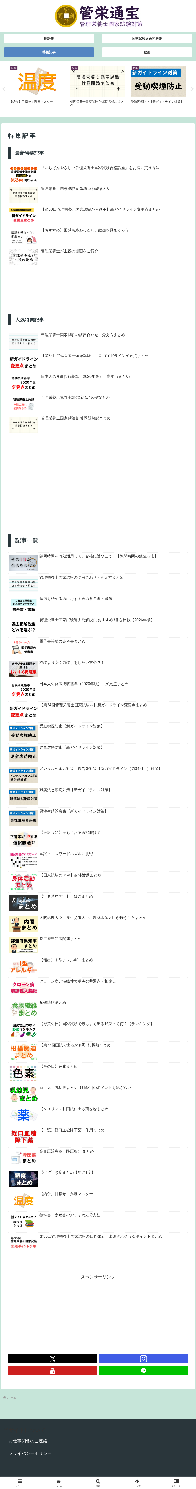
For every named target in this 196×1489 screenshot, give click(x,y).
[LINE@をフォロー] (143, 1370)
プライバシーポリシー (30, 1453)
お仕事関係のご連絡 (28, 1441)
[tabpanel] (37, 88)
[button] (181, 949)
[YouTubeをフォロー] (52, 1370)
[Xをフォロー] (52, 1358)
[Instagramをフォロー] (143, 1358)
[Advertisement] (98, 494)
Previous (3, 89)
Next (192, 89)
